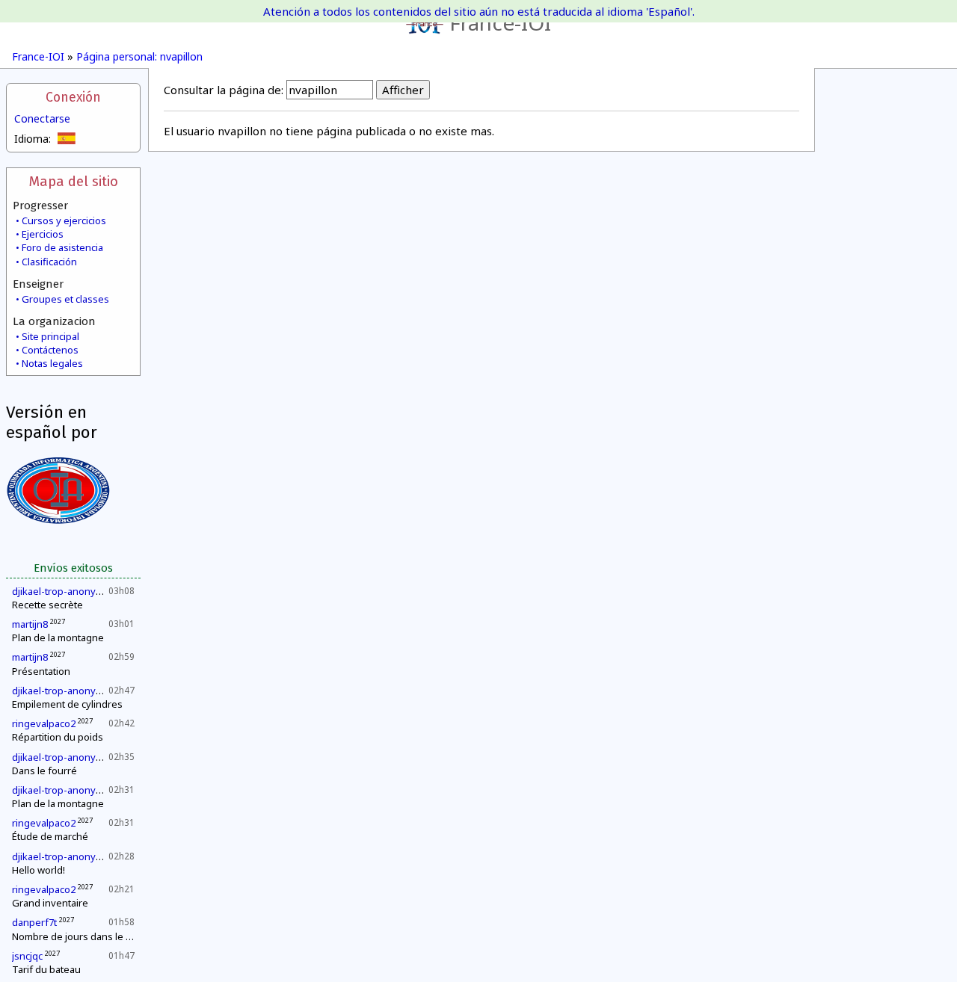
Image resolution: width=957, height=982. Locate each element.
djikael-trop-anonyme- (63, 591)
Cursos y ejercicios (64, 220)
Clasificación (49, 261)
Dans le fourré (44, 770)
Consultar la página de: (223, 89)
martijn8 (30, 624)
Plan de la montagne (58, 637)
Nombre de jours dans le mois (79, 936)
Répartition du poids (57, 737)
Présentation (41, 671)
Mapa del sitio (73, 181)
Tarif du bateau (46, 969)
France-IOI (500, 22)
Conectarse (42, 118)
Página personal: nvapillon (139, 56)
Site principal (50, 336)
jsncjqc (27, 956)
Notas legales (52, 363)
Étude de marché (50, 836)
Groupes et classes (65, 299)
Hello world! (38, 870)
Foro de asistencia (62, 247)
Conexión (73, 97)
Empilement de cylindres (67, 704)
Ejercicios (43, 234)
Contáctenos (50, 349)
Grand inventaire (50, 903)
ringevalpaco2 (44, 723)
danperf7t (34, 922)
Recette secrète (47, 604)
